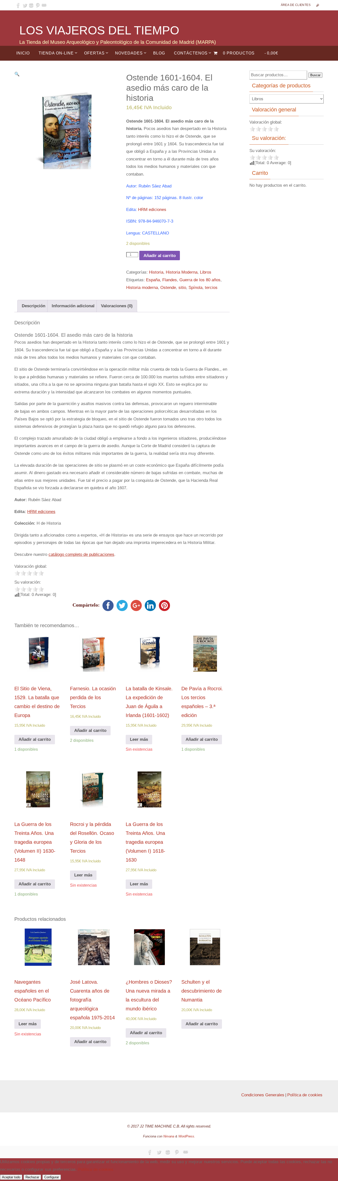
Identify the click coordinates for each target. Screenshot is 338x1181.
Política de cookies (304, 1095)
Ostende (168, 287)
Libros (205, 272)
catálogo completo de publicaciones (81, 554)
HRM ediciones (152, 209)
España (153, 280)
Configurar (51, 1177)
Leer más (139, 739)
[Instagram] (31, 5)
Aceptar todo (11, 1177)
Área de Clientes (296, 5)
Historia (156, 272)
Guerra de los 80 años (199, 280)
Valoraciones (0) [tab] (117, 306)
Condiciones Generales (262, 1095)
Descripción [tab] (33, 306)
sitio (182, 287)
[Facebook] (18, 5)
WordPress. (186, 1136)
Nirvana (168, 1136)
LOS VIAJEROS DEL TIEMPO (99, 30)
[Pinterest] (38, 5)
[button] (17, 74)
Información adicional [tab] (73, 306)
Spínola (195, 287)
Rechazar (32, 1177)
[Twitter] (25, 5)
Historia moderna (142, 287)
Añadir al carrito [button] (35, 739)
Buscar (315, 75)
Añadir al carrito (160, 255)
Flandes (169, 280)
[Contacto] (44, 5)
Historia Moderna (181, 272)
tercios (211, 287)
